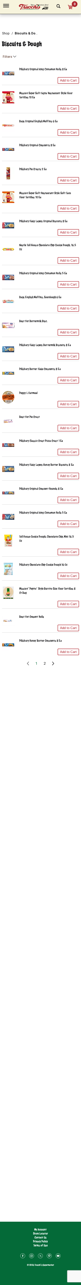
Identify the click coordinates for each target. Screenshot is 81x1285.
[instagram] (31, 1256)
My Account (40, 1229)
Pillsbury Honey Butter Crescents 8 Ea (40, 641)
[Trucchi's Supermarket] (36, 6)
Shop (5, 33)
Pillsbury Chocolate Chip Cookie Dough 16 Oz (43, 565)
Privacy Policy (40, 1241)
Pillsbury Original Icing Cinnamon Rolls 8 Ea (43, 69)
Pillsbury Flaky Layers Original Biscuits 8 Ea (43, 221)
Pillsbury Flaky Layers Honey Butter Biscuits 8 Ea (46, 465)
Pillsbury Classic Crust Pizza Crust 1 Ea (41, 441)
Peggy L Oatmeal (28, 393)
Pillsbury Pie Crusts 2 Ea (33, 169)
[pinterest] (49, 1256)
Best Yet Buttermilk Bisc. (33, 321)
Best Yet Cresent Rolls (31, 617)
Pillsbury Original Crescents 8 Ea (37, 145)
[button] (68, 80)
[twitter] (40, 1256)
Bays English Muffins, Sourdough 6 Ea (40, 297)
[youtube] (58, 1256)
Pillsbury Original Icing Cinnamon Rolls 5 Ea (43, 273)
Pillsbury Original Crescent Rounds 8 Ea (41, 489)
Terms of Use (40, 1245)
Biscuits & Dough (28, 33)
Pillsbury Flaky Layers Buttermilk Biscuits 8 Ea (45, 345)
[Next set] (53, 663)
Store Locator (40, 1233)
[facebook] (22, 1256)
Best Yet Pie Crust (29, 417)
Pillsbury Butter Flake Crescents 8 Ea (40, 369)
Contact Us (40, 1237)
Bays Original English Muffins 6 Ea (38, 121)
